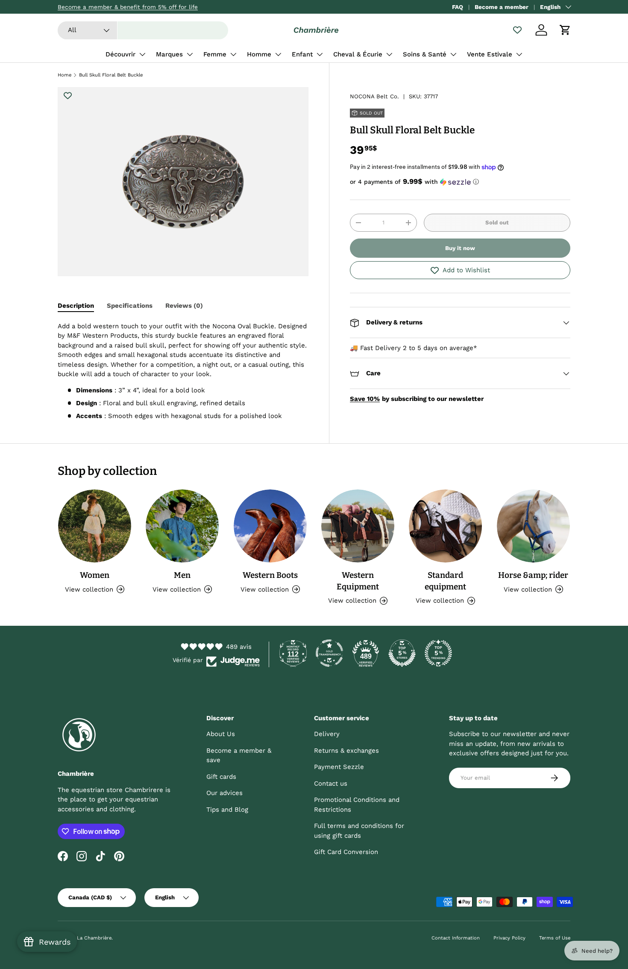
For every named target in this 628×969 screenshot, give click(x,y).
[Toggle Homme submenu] (278, 54)
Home (64, 75)
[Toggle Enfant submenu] (319, 54)
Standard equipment (445, 581)
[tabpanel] (183, 371)
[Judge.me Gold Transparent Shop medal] (329, 653)
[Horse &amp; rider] (533, 526)
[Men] (182, 526)
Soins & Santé (424, 54)
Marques (169, 54)
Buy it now (460, 248)
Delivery (327, 734)
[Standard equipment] (445, 526)
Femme (214, 54)
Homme (259, 54)
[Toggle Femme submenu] (233, 54)
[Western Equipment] (357, 526)
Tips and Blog (227, 809)
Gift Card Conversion (346, 852)
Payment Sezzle (339, 767)
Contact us (330, 783)
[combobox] (143, 30)
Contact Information (455, 938)
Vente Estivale (489, 54)
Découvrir (120, 54)
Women (94, 575)
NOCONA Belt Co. (374, 96)
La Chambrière (94, 938)
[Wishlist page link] (517, 30)
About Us (220, 734)
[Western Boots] (270, 526)
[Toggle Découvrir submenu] (142, 54)
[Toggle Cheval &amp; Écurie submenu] (389, 54)
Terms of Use (554, 938)
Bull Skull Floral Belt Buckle (111, 75)
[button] (565, 30)
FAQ (457, 6)
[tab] (76, 306)
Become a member (501, 6)
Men (182, 575)
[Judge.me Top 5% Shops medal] (402, 653)
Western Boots (270, 575)
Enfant (302, 54)
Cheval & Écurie (357, 54)
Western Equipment (358, 581)
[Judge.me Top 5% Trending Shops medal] (438, 653)
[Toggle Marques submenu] (190, 54)
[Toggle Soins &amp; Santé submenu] (453, 54)
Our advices (224, 793)
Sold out (497, 222)
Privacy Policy (509, 938)
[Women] (94, 526)
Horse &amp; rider (533, 575)
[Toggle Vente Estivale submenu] (519, 54)
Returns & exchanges (346, 750)
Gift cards (221, 777)
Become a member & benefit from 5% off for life (128, 6)
